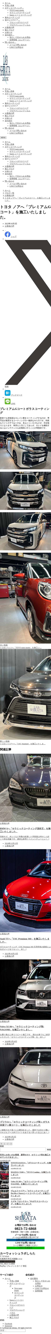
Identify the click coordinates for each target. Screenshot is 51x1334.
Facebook (8, 1324)
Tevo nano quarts (18, 1289)
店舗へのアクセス (7, 1261)
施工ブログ (9, 30)
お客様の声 (9, 27)
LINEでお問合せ (16, 47)
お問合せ (39, 1286)
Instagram (8, 1326)
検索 (2, 1146)
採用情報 (39, 1291)
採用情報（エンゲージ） (19, 40)
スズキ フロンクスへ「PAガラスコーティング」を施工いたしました (29, 1202)
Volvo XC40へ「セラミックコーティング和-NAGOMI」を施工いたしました (29, 1182)
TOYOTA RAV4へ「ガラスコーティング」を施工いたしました (31, 1164)
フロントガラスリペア (18, 23)
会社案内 (34, 1279)
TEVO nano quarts (16, 10)
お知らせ (8, 32)
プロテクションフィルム (19, 25)
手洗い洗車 (9, 5)
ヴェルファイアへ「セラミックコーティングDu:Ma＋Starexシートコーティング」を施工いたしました (30, 1193)
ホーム (7, 3)
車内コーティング (12, 18)
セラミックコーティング (19, 13)
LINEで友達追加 (25, 1248)
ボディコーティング (13, 8)
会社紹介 (8, 35)
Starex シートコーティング (20, 15)
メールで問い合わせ (18, 45)
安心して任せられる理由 (19, 37)
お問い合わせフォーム (25, 1240)
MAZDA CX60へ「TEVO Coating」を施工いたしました (31, 1173)
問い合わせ (9, 42)
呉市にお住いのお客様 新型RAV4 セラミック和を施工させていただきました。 (25, 1156)
